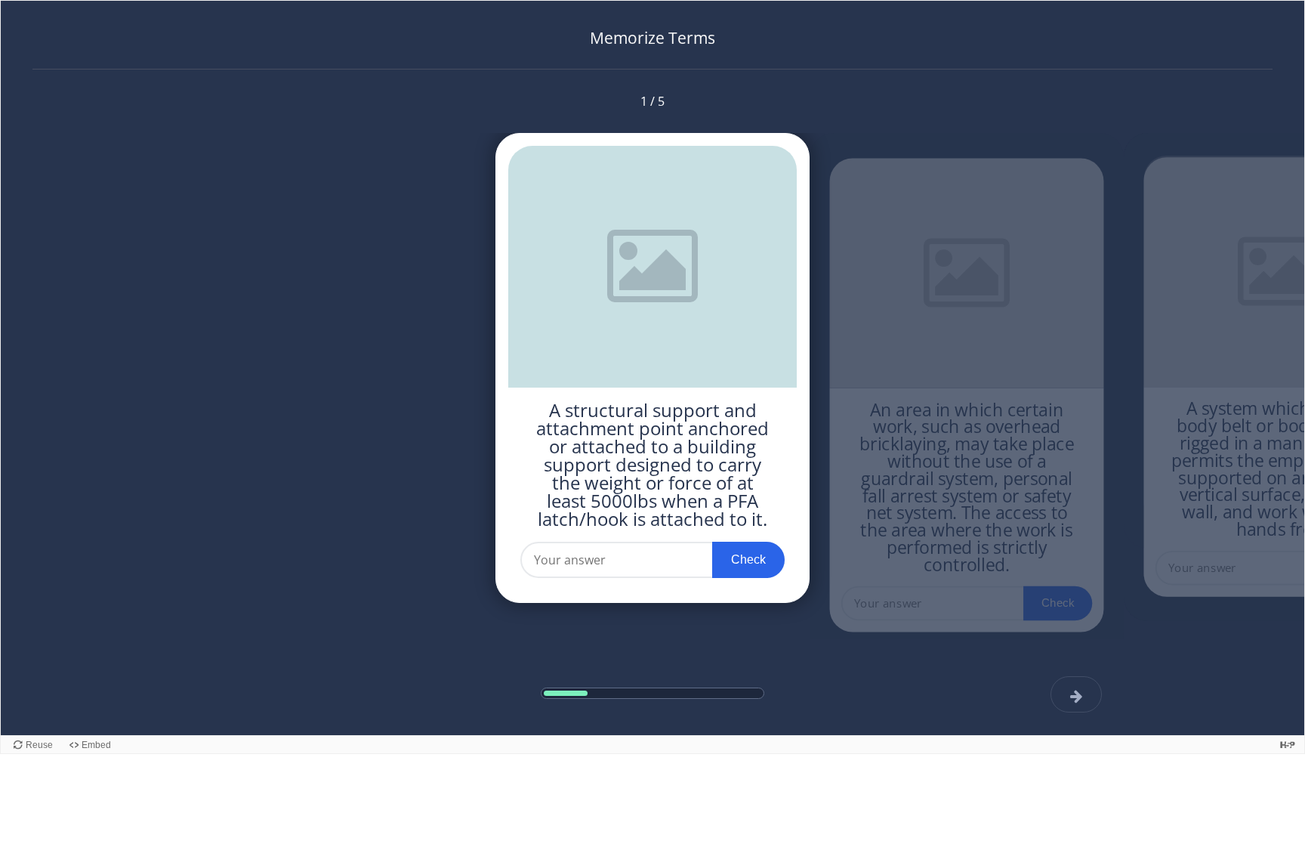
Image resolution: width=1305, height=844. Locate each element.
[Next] (1076, 694)
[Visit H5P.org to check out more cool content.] (1288, 744)
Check (748, 559)
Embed (96, 745)
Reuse (39, 745)
